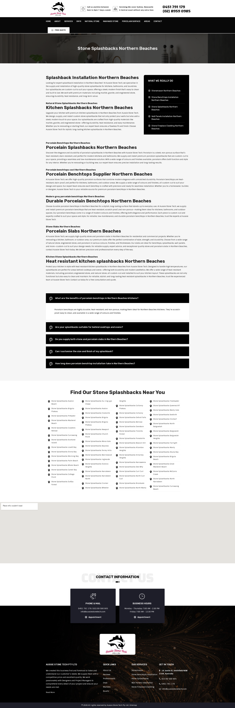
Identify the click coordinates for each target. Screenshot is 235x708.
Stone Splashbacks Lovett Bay (63, 447)
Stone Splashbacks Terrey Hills (98, 450)
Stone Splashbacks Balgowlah (166, 431)
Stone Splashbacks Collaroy (131, 413)
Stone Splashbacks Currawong (64, 435)
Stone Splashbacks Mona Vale (98, 441)
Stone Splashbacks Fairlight (165, 443)
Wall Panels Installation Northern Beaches (167, 117)
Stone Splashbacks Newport (97, 429)
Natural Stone (92, 21)
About (57, 21)
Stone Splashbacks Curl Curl (131, 471)
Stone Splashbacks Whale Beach (65, 465)
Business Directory (145, 705)
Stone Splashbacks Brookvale (131, 483)
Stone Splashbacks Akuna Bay (166, 452)
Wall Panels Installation (142, 683)
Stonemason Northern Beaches (166, 91)
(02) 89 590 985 (168, 679)
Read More (50, 692)
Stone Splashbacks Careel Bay (64, 470)
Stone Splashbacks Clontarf (165, 419)
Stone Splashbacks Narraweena (132, 462)
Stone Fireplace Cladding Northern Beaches (167, 127)
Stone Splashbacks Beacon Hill (132, 443)
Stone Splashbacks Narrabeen (98, 471)
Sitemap (133, 705)
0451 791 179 (174, 7)
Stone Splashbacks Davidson (131, 426)
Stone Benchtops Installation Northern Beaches (165, 98)
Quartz (106, 691)
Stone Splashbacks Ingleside (97, 459)
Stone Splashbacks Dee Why (131, 467)
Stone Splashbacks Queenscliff (166, 405)
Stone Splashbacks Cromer (96, 483)
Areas (147, 21)
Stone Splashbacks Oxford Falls (132, 417)
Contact (158, 21)
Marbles (107, 687)
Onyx (78, 21)
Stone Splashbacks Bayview (97, 446)
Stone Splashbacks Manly (164, 447)
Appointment (94, 617)
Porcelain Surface (131, 21)
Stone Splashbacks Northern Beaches (165, 108)
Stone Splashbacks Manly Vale (166, 410)
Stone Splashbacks (140, 678)
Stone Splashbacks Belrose (130, 422)
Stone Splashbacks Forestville (132, 438)
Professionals (109, 678)
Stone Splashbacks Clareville (97, 413)
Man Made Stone (110, 21)
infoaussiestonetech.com (174, 689)
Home (48, 21)
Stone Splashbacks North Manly (132, 488)
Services (68, 21)
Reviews (106, 674)
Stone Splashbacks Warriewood (98, 455)
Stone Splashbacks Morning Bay (65, 456)
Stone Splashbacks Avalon (96, 408)
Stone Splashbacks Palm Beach (64, 461)
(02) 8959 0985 (177, 11)
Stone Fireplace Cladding (143, 687)
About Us (107, 670)
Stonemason (137, 670)
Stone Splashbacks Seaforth (165, 414)
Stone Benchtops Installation (144, 674)
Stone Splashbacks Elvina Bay (64, 452)
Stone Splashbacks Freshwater (166, 401)
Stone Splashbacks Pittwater (63, 416)
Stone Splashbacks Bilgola (96, 417)
